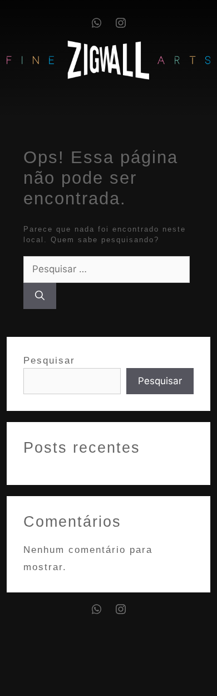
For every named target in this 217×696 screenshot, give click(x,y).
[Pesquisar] (39, 296)
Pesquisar (49, 360)
